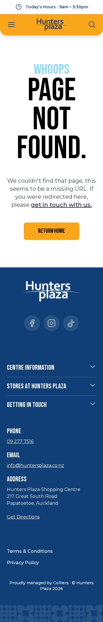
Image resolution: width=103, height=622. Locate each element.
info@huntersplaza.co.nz (35, 465)
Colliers (61, 582)
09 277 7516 (20, 441)
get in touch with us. (61, 204)
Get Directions (23, 517)
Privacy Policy (23, 562)
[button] (11, 24)
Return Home (51, 231)
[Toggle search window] (92, 25)
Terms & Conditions (30, 551)
